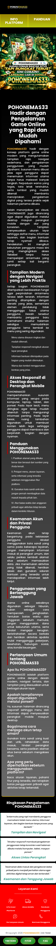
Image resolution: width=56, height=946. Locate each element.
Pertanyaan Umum (15, 922)
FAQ (45, 940)
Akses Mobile (28, 907)
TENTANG (10, 940)
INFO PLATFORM (14, 21)
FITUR (28, 940)
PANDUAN (42, 19)
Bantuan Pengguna (41, 922)
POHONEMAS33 (17, 149)
